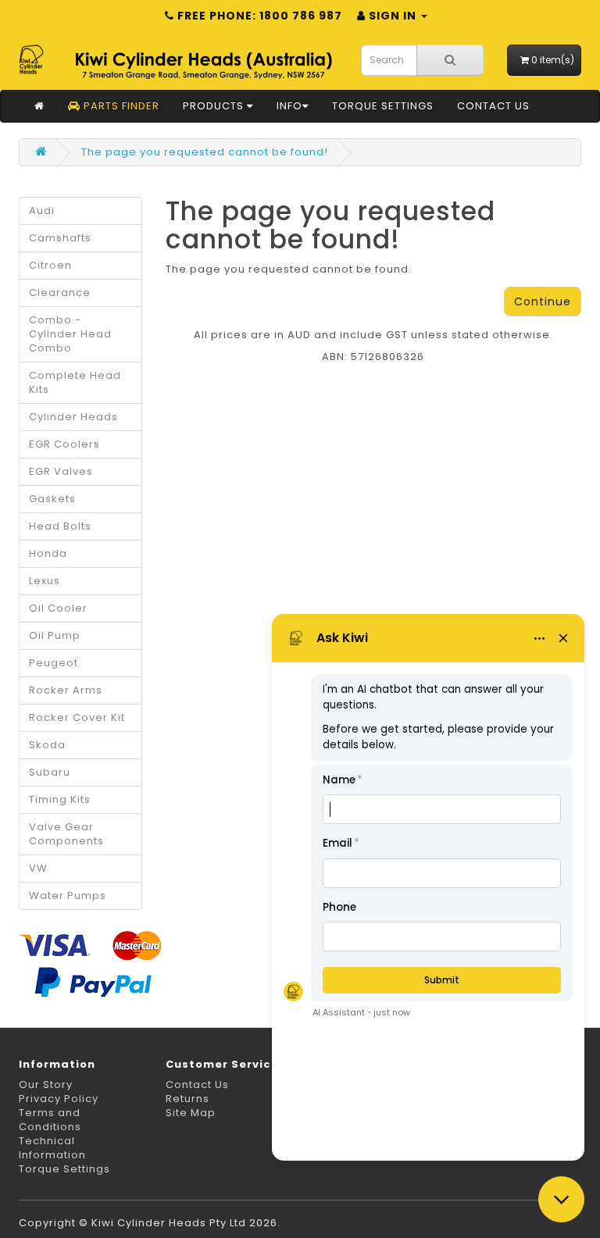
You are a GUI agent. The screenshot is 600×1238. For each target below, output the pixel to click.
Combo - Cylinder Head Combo (70, 333)
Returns (187, 1098)
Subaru (49, 772)
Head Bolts (60, 526)
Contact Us (493, 105)
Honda (48, 553)
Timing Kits (60, 799)
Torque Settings (383, 105)
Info (289, 105)
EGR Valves (61, 471)
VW (38, 868)
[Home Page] (39, 106)
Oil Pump (54, 635)
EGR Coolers (64, 444)
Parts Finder (119, 105)
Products (215, 105)
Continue (542, 301)
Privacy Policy (58, 1098)
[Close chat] (561, 1199)
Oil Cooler (58, 608)
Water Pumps (67, 895)
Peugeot (53, 662)
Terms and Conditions (50, 1119)
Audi (42, 210)
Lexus (44, 580)
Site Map (191, 1112)
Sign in (393, 15)
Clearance (60, 292)
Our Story (46, 1084)
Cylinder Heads (73, 416)
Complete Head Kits (75, 382)
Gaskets (52, 498)
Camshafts (60, 237)
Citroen (50, 265)
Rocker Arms (65, 690)
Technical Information (52, 1147)
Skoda (47, 744)
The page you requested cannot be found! (204, 151)
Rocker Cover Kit (77, 717)
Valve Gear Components (66, 833)
